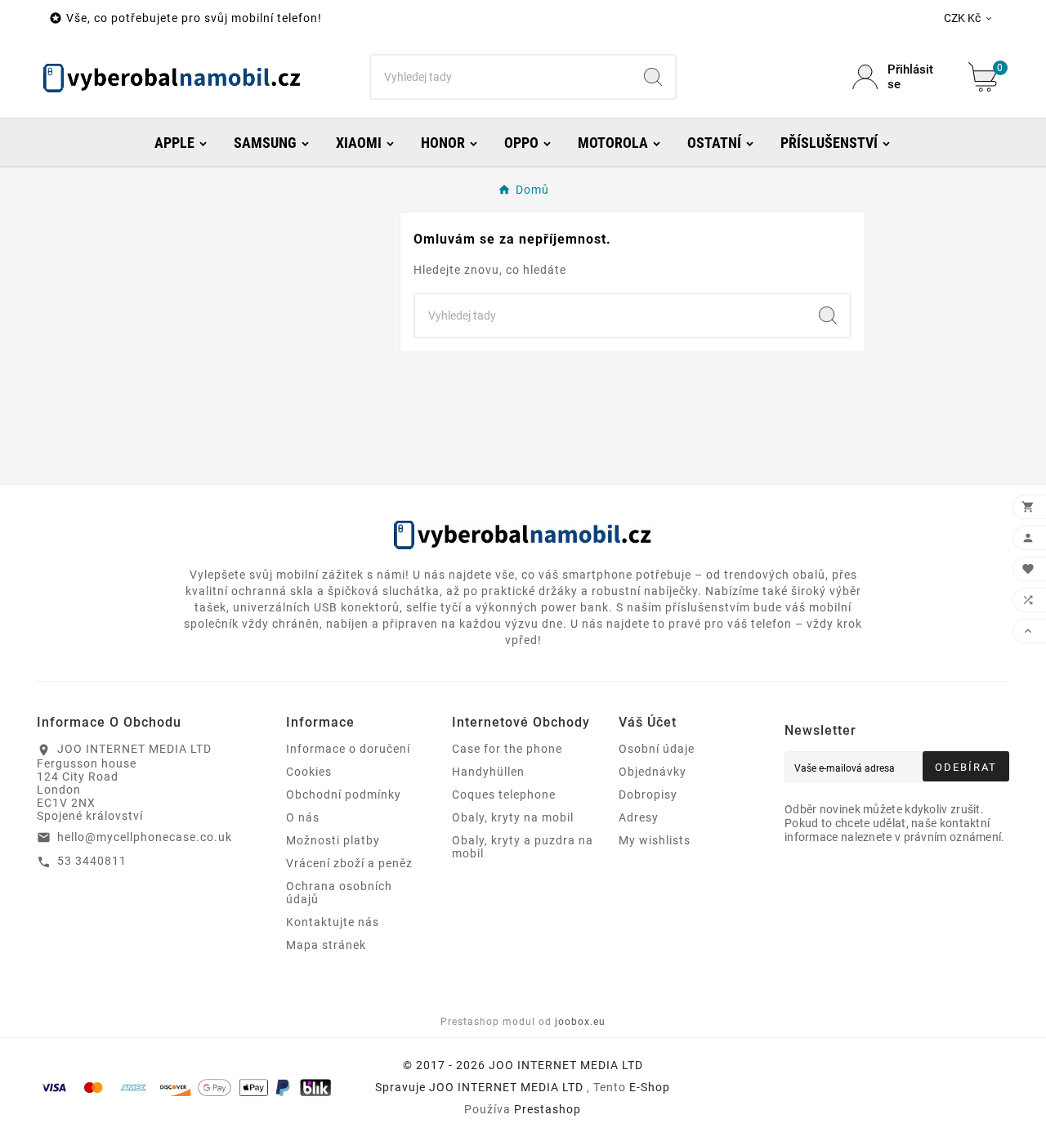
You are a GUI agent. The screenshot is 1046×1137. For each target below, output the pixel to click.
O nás (303, 817)
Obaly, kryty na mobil (513, 817)
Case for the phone (507, 748)
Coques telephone (504, 794)
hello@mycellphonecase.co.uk (144, 837)
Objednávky (652, 771)
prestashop (547, 1109)
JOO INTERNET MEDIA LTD (506, 1087)
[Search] (653, 77)
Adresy (639, 817)
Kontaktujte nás (332, 922)
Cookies (309, 771)
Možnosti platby (333, 840)
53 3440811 (92, 860)
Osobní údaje (657, 748)
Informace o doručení (348, 748)
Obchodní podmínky (343, 794)
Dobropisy (648, 794)
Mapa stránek (326, 944)
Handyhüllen (488, 771)
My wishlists (655, 840)
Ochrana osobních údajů (339, 893)
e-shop (649, 1087)
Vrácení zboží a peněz (349, 863)
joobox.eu (580, 1021)
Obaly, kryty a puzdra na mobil (522, 847)
